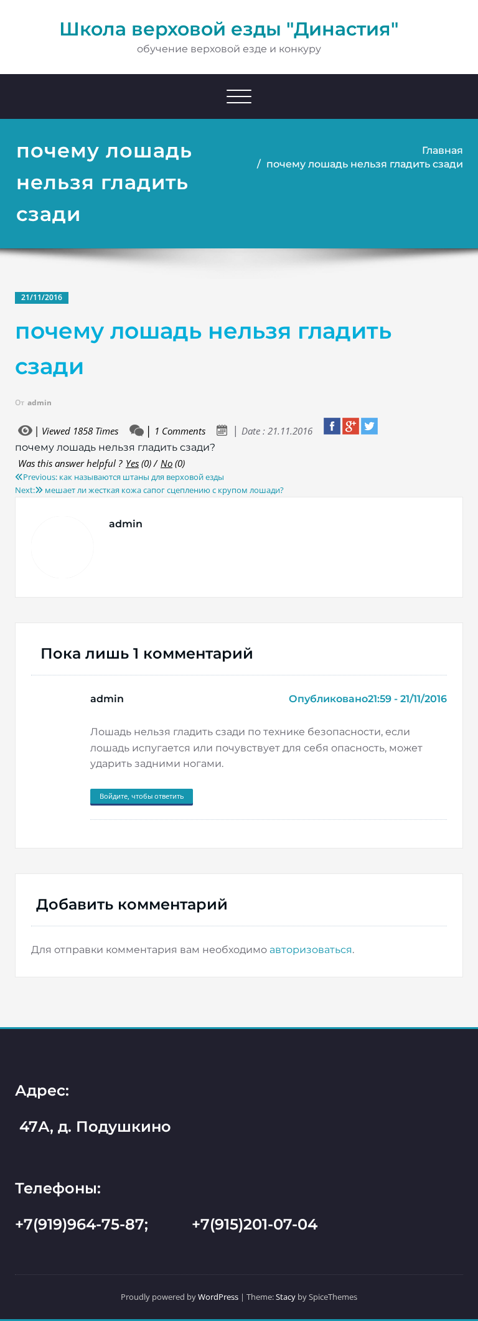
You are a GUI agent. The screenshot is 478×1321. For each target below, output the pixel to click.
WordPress (218, 1296)
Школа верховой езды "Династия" (228, 28)
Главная (442, 150)
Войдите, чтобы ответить (142, 796)
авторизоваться (310, 950)
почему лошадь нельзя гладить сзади (364, 164)
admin (39, 402)
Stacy (286, 1296)
